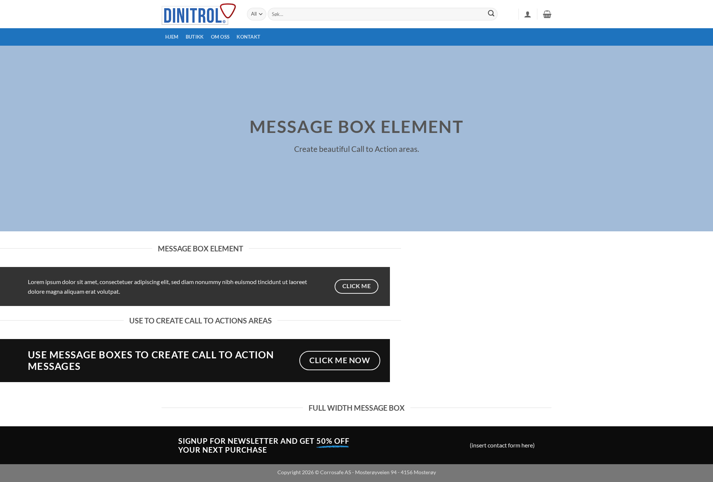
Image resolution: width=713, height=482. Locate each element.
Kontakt (248, 37)
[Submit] (491, 14)
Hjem (172, 37)
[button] (527, 14)
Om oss (220, 37)
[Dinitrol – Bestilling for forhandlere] (199, 14)
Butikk (195, 37)
